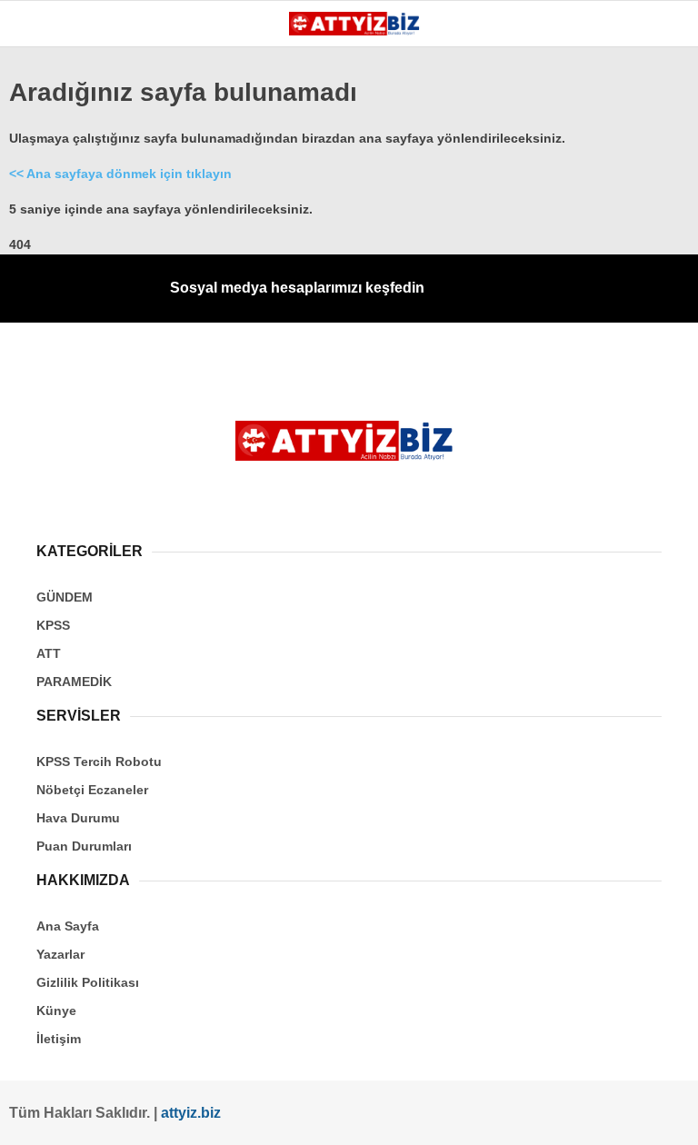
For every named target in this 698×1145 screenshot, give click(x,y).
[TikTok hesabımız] (349, 1115)
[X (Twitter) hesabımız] (141, 1115)
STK (39, 370)
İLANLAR (52, 407)
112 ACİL (51, 223)
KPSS (43, 260)
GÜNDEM (53, 187)
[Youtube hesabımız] (279, 1115)
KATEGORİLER (69, 149)
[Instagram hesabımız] (210, 1115)
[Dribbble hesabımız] (418, 1115)
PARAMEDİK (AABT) (83, 334)
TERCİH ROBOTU (76, 444)
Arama (512, 88)
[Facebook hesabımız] (72, 1115)
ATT (38, 297)
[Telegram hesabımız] (486, 1115)
